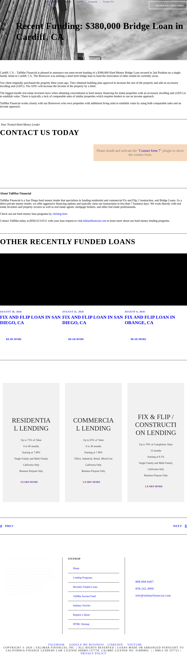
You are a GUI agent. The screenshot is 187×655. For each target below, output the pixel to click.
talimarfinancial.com (94, 220)
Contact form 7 (149, 150)
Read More (14, 339)
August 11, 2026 (73, 311)
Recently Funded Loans (85, 587)
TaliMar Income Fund (84, 596)
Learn (80, 2)
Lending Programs (82, 577)
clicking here (59, 213)
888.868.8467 (145, 581)
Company (93, 2)
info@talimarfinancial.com (153, 595)
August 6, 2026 (135, 311)
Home (48, 2)
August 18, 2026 (11, 311)
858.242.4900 (145, 588)
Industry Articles (81, 605)
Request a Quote (81, 614)
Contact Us (108, 2)
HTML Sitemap (81, 624)
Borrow (56, 2)
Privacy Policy (93, 653)
